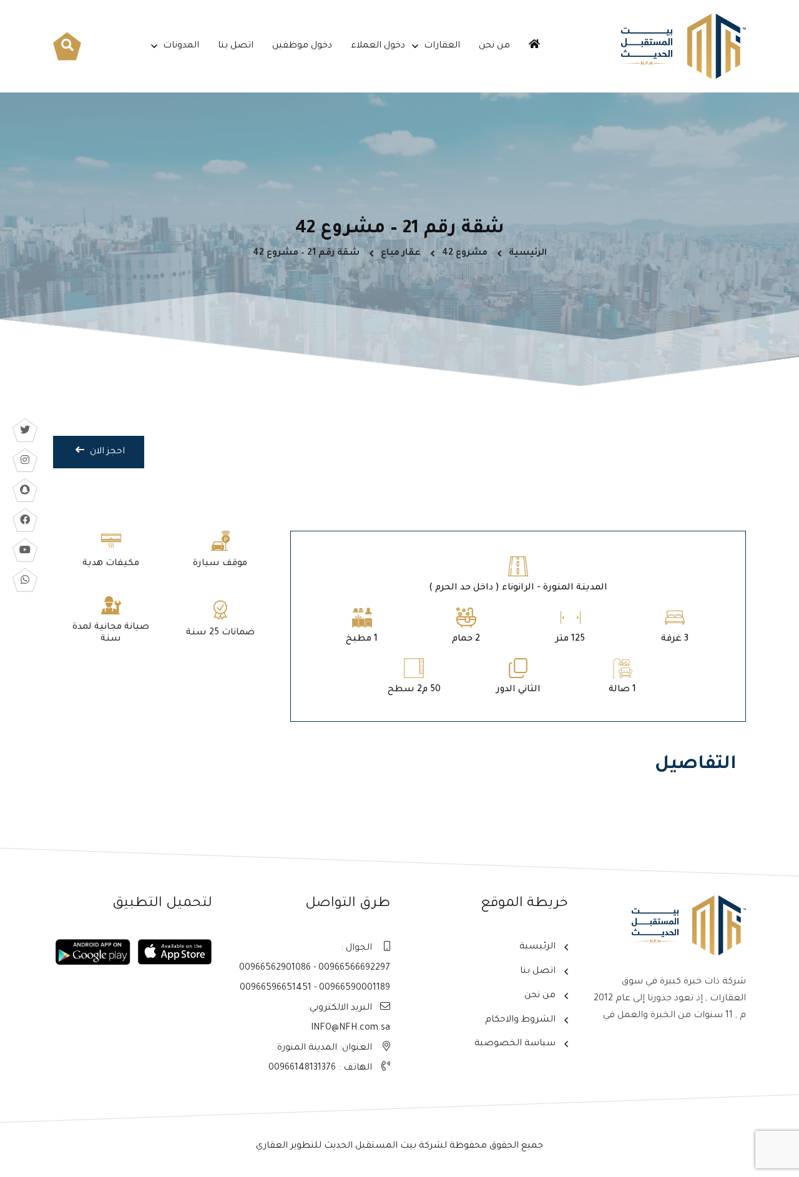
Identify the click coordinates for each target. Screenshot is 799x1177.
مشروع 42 (465, 254)
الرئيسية (528, 254)
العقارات (442, 46)
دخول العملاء (378, 46)
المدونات (181, 46)
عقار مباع (401, 254)
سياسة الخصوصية (515, 1044)
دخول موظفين (302, 46)
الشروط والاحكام (520, 1020)
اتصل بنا (235, 46)
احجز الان (106, 452)
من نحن (494, 46)
